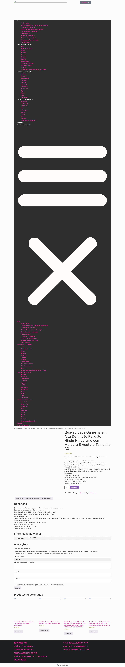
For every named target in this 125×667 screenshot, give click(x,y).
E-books (23, 59)
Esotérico (24, 80)
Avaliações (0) (46, 498)
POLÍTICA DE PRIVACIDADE (24, 646)
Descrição (19, 498)
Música (23, 112)
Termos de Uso (25, 33)
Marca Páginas (25, 61)
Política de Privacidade (28, 36)
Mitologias (24, 110)
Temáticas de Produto (24, 72)
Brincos (23, 53)
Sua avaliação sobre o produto (24, 562)
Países (23, 114)
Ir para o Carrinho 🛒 (23, 125)
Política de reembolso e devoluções (32, 29)
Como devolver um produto (29, 31)
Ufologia (23, 118)
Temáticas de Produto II (25, 99)
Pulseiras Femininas (27, 63)
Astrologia (24, 101)
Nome (16, 572)
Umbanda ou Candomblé (28, 120)
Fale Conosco (25, 42)
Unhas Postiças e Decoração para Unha (33, 69)
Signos (23, 93)
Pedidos (20, 123)
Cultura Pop (24, 103)
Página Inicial (25, 23)
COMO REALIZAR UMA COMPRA (75, 643)
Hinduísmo (24, 106)
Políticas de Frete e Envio (29, 38)
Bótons (23, 50)
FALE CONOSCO (20, 660)
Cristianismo (25, 78)
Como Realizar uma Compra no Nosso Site (34, 25)
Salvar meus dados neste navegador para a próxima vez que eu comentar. (40, 584)
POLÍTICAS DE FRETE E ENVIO (25, 653)
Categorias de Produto (24, 44)
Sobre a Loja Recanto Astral (29, 40)
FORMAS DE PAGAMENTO (24, 650)
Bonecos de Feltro (26, 48)
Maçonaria (24, 86)
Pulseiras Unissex (26, 65)
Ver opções (44, 630)
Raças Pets (24, 89)
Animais (23, 74)
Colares (23, 57)
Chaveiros (24, 55)
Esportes (23, 82)
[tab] (20, 498)
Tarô (22, 95)
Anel (22, 46)
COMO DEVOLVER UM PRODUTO (75, 646)
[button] (62, 223)
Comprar (74, 487)
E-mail (16, 578)
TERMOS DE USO (20, 643)
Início (15, 428)
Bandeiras (24, 76)
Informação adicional (32, 498)
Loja (18, 21)
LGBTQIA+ (24, 84)
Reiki (22, 116)
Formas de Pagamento (28, 27)
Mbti (22, 108)
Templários (24, 97)
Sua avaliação (19, 556)
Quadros (23, 67)
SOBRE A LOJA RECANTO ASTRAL (76, 650)
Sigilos (23, 91)
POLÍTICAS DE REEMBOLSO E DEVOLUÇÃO (30, 656)
